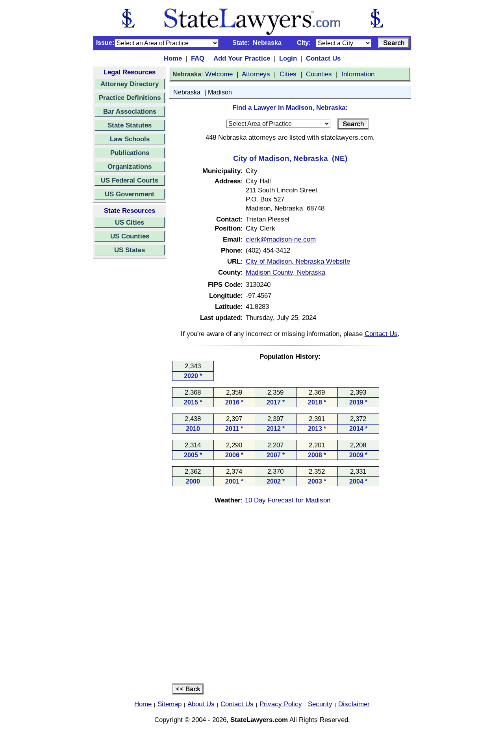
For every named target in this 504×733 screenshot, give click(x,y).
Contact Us (323, 58)
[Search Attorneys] (394, 42)
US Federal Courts (129, 180)
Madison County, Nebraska (285, 272)
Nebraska (186, 92)
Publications (129, 153)
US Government (129, 194)
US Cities (129, 222)
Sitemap (170, 704)
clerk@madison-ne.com (281, 239)
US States (129, 250)
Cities (288, 74)
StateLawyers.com (259, 720)
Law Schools (130, 139)
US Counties (129, 236)
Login (288, 58)
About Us (201, 704)
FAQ (197, 58)
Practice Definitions (130, 98)
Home (173, 58)
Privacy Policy (280, 704)
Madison (220, 92)
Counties (319, 74)
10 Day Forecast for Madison (287, 500)
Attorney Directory (129, 84)
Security (320, 704)
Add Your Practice (241, 58)
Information (357, 74)
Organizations (129, 166)
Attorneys (256, 74)
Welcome (219, 74)
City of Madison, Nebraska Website (298, 261)
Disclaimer (354, 704)
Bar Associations (129, 111)
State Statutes (129, 125)
